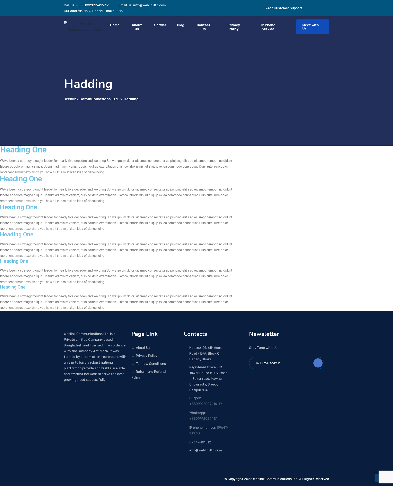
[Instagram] (71, 479)
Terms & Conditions (151, 364)
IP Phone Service (268, 27)
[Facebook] (65, 479)
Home (115, 25)
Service (160, 25)
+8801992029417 (203, 419)
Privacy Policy (233, 27)
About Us (137, 27)
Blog (180, 25)
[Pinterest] (77, 479)
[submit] (318, 363)
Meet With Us (310, 26)
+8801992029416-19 (205, 404)
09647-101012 (200, 442)
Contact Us (203, 27)
